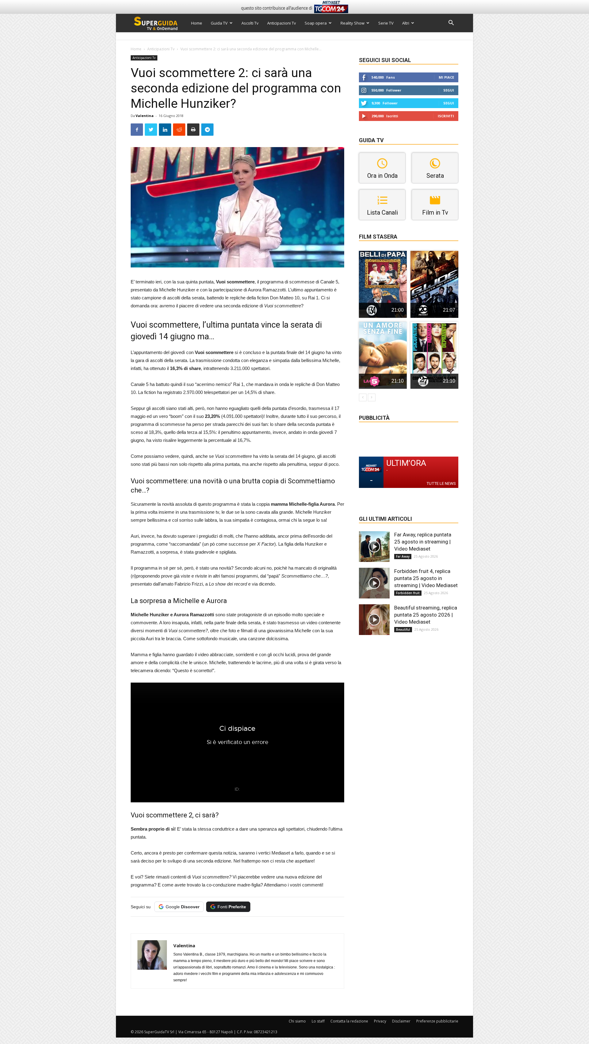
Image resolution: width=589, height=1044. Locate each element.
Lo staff (318, 1021)
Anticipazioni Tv (281, 23)
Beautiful (403, 629)
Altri (405, 23)
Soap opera (316, 23)
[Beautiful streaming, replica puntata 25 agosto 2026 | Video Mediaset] (374, 619)
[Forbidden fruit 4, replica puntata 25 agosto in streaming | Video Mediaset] (374, 583)
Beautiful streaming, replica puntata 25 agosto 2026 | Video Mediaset (425, 615)
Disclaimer (401, 1021)
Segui (448, 90)
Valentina (145, 115)
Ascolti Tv (250, 23)
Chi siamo (297, 1021)
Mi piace (446, 77)
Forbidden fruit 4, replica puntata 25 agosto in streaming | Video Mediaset (426, 578)
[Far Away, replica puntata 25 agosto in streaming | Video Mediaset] (374, 546)
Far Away (403, 556)
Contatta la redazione (349, 1021)
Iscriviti (446, 116)
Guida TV (219, 23)
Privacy (380, 1021)
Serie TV (386, 23)
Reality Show (352, 23)
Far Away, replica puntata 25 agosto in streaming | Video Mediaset (422, 542)
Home (196, 23)
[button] (451, 23)
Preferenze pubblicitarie (437, 1021)
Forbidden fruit (408, 593)
